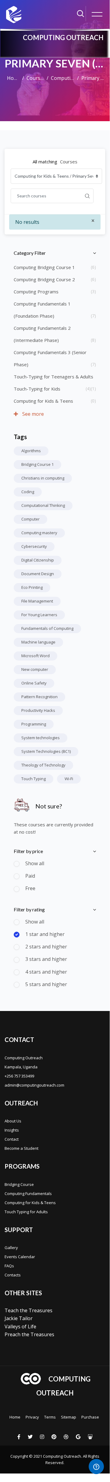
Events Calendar (20, 1256)
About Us (13, 1121)
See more (32, 414)
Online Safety (34, 683)
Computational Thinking (43, 505)
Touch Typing (33, 778)
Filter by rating (29, 909)
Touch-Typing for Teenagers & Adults (53, 377)
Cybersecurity (34, 546)
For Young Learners (39, 614)
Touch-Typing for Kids (37, 389)
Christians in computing (42, 478)
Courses (35, 78)
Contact (12, 1139)
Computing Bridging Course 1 (44, 267)
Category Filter (30, 253)
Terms (50, 1417)
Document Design (37, 573)
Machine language (38, 642)
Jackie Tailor (19, 1318)
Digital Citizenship (37, 560)
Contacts (13, 1275)
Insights (12, 1130)
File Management (37, 601)
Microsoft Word (35, 655)
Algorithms (31, 450)
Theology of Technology (43, 765)
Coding (27, 491)
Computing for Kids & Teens (63, 78)
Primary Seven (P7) (93, 78)
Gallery (11, 1247)
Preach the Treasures (29, 1334)
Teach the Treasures (28, 1310)
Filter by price (28, 851)
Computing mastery (39, 532)
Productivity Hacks (38, 710)
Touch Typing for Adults (26, 1211)
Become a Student (21, 1148)
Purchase (90, 1417)
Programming (33, 724)
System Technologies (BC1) (46, 751)
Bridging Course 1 (37, 464)
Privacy (32, 1417)
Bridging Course (19, 1184)
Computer (30, 519)
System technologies (40, 737)
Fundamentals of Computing (47, 628)
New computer (34, 669)
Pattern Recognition (39, 696)
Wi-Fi (69, 778)
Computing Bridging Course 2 (44, 279)
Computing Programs (36, 292)
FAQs (9, 1266)
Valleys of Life (20, 1326)
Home (13, 78)
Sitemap (68, 1417)
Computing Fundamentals (28, 1193)
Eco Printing (32, 587)
